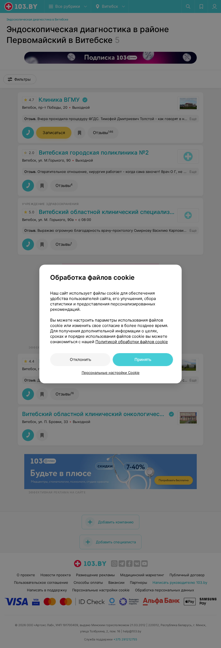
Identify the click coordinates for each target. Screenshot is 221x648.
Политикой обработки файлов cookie (131, 341)
